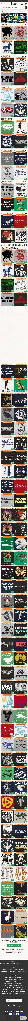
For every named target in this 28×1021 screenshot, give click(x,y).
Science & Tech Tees (9, 985)
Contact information (18, 1019)
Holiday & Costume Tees (7, 989)
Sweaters (19, 971)
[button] (1, 3)
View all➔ (24, 24)
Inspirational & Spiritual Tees (8, 991)
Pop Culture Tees (18, 977)
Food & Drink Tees (19, 987)
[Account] (22, 3)
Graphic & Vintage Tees (20, 991)
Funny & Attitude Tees (18, 979)
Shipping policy (10, 1019)
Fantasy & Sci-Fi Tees (18, 985)
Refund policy (17, 1016)
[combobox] (13, 7)
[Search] (26, 7)
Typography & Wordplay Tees (7, 993)
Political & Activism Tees (19, 989)
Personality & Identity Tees (20, 993)
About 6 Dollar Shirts (4, 963)
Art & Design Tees (9, 981)
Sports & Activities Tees (8, 983)
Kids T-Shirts (21, 969)
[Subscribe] (20, 1000)
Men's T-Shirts (6, 969)
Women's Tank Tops (12, 971)
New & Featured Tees (9, 977)
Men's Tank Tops (4, 971)
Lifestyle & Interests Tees (9, 987)
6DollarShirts (5, 1016)
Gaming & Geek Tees (17, 981)
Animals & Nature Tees (19, 983)
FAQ (17, 963)
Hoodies (24, 971)
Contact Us (13, 963)
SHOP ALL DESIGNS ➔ (14, 945)
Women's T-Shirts (13, 969)
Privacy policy (11, 1016)
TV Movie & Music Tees (8, 979)
